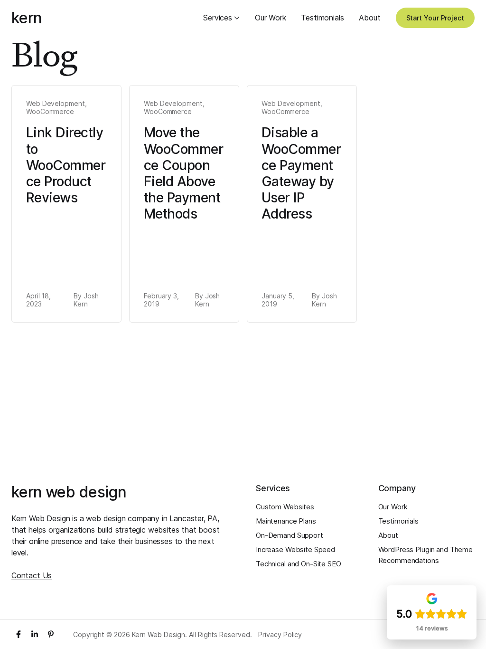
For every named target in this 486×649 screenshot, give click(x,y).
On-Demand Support (289, 535)
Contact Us (31, 575)
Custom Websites (285, 506)
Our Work (270, 17)
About (369, 17)
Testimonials (322, 17)
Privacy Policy (280, 635)
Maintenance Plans (286, 520)
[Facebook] (18, 634)
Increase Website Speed (295, 549)
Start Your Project (435, 18)
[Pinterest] (51, 634)
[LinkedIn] (35, 634)
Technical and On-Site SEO (298, 563)
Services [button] (217, 17)
